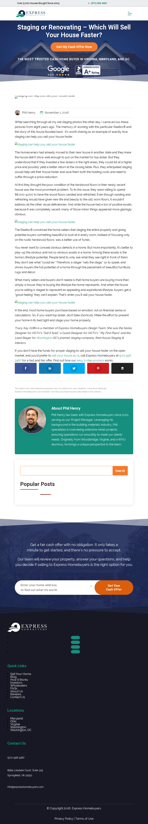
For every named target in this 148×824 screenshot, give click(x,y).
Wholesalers (18, 685)
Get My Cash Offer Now (74, 47)
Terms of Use (84, 818)
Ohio (13, 721)
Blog (13, 677)
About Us (16, 691)
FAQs (13, 688)
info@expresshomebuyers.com (25, 786)
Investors (16, 682)
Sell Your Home (20, 674)
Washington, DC (20, 730)
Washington (44, 338)
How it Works (19, 679)
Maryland (16, 718)
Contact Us (17, 697)
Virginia (15, 724)
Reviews (15, 694)
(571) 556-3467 (16, 757)
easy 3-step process (90, 360)
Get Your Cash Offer (114, 587)
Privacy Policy (64, 818)
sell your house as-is (65, 355)
